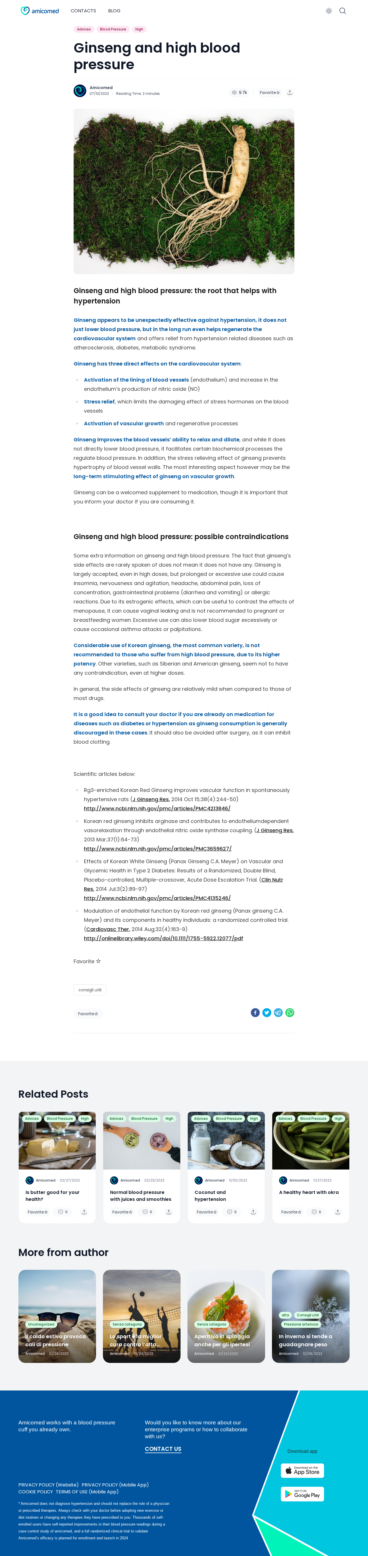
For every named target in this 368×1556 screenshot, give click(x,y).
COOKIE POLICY (35, 1491)
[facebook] (255, 1012)
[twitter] (266, 1012)
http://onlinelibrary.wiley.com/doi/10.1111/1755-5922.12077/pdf (163, 938)
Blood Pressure (113, 29)
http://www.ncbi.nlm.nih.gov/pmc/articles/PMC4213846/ (157, 808)
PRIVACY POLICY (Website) (48, 1485)
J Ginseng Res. (151, 799)
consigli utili (89, 990)
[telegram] (278, 1012)
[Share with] (289, 92)
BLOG (114, 10)
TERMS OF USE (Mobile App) (87, 1491)
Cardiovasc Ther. (108, 929)
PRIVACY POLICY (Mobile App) (115, 1485)
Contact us (163, 1449)
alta (285, 1315)
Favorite (268, 92)
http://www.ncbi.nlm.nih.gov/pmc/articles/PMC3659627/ (158, 848)
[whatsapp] (289, 1012)
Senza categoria (127, 1324)
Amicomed (101, 88)
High (139, 29)
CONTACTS (83, 10)
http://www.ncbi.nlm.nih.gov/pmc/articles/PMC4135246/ (157, 898)
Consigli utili (308, 1315)
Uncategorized (41, 1324)
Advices (84, 29)
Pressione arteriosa (301, 1324)
